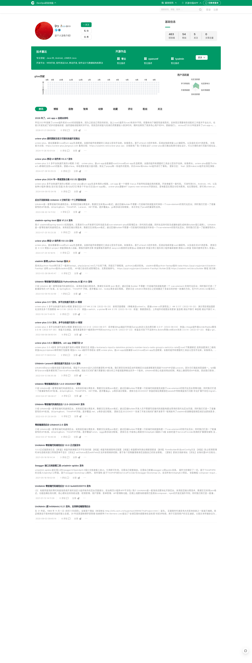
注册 (215, 9)
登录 (208, 9)
